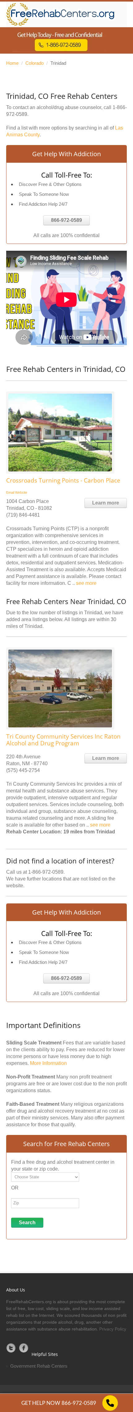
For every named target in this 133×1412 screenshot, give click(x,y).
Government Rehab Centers (38, 1366)
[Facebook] (24, 1348)
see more (86, 583)
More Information (48, 1063)
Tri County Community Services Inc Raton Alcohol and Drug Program (63, 740)
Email (10, 492)
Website (21, 492)
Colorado (34, 63)
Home (12, 63)
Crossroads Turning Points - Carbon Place (63, 480)
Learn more (105, 502)
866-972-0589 (66, 220)
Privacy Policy (112, 1328)
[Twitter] (11, 1348)
